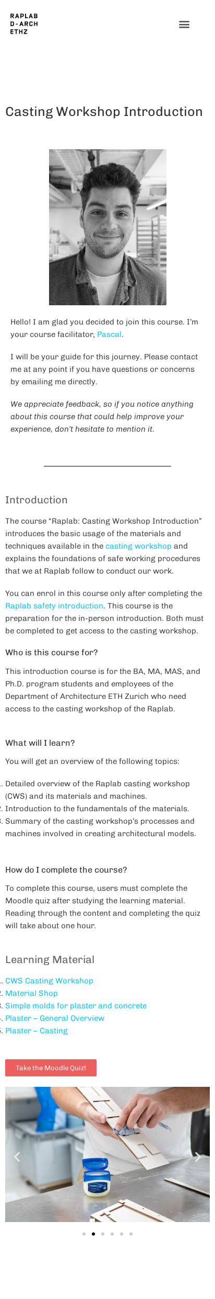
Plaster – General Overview (54, 1018)
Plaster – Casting (36, 1030)
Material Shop (31, 993)
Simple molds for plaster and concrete (76, 1005)
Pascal (109, 334)
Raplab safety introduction (54, 605)
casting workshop (138, 546)
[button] (184, 24)
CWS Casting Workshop (49, 980)
